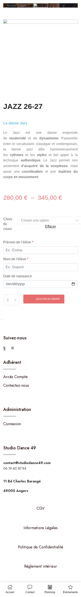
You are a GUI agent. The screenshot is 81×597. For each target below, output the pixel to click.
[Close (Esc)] (0, 314)
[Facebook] (4, 348)
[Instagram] (12, 348)
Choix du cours (7, 224)
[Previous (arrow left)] (0, 319)
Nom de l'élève (15, 259)
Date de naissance (17, 276)
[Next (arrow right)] (2, 319)
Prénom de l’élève (18, 242)
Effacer (50, 226)
